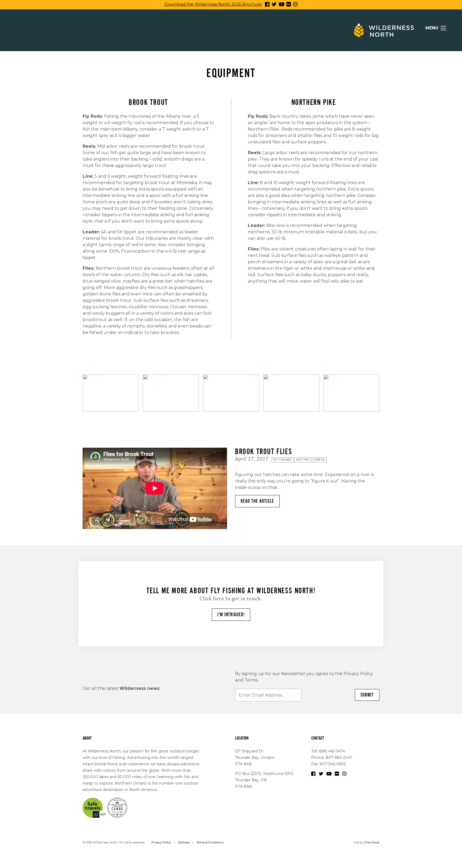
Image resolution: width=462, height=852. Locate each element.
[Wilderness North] (384, 30)
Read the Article (257, 501)
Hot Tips (302, 459)
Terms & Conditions (210, 842)
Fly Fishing (282, 459)
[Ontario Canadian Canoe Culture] (117, 807)
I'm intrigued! (231, 615)
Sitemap (184, 842)
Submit (367, 695)
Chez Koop (371, 842)
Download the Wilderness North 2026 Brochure (213, 4)
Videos (319, 459)
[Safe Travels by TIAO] (94, 807)
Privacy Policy (161, 842)
